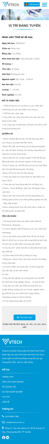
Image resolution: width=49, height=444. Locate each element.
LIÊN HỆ (5, 402)
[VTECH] (10, 6)
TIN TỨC (6, 397)
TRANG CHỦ (7, 377)
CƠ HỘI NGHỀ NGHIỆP (12, 392)
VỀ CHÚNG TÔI (9, 387)
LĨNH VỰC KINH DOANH (13, 382)
